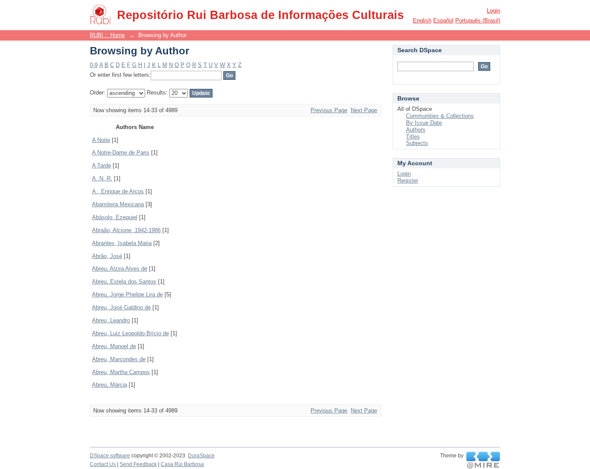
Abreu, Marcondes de (119, 359)
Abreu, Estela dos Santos (124, 281)
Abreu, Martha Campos (121, 372)
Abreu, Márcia (109, 384)
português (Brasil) (477, 20)
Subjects (417, 143)
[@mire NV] (483, 460)
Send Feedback (138, 464)
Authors (415, 129)
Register (407, 180)
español (443, 20)
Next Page (364, 110)
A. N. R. (102, 178)
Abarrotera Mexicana (118, 204)
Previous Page (329, 110)
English (422, 20)
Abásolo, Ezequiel (114, 217)
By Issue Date (424, 123)
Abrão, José (107, 256)
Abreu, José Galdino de (121, 307)
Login (493, 10)
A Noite (101, 140)
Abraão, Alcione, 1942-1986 (126, 230)
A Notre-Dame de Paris (120, 152)
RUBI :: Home (107, 35)
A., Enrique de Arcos (118, 191)
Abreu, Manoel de (114, 346)
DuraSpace (201, 456)
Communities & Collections (440, 116)
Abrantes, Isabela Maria (122, 243)
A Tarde (101, 165)
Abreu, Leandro (111, 320)
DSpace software (110, 456)
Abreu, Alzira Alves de (119, 268)
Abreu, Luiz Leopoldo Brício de (130, 333)
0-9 (94, 65)
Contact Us (103, 464)
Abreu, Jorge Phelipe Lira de (127, 294)
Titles (413, 136)
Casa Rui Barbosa (182, 464)
